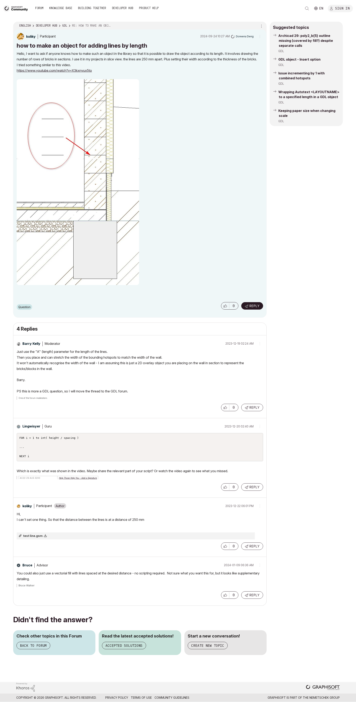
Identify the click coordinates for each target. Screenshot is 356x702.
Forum (39, 8)
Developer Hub (122, 8)
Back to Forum (33, 645)
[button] (225, 305)
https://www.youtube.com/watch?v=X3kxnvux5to (54, 70)
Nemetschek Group (324, 697)
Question (24, 307)
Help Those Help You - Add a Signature (78, 478)
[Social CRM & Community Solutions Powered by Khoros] (25, 687)
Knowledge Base (60, 8)
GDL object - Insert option (299, 59)
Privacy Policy (116, 697)
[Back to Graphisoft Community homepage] (17, 8)
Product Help (149, 8)
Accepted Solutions (124, 645)
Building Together (92, 8)
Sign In (342, 8)
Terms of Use (141, 697)
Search (307, 8)
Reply (254, 306)
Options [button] (260, 26)
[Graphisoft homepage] (323, 688)
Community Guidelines (172, 697)
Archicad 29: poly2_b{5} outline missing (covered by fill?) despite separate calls (305, 41)
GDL (281, 51)
